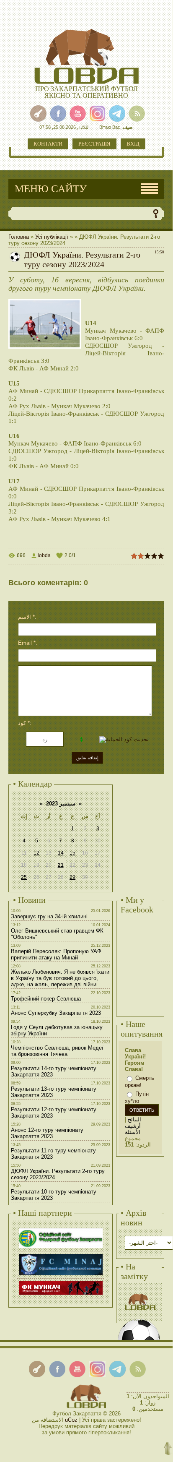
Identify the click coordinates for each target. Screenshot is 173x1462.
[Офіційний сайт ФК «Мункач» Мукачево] (61, 1282)
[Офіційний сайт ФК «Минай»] (61, 1255)
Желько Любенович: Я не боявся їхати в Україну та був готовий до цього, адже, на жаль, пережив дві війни (60, 978)
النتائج (134, 1119)
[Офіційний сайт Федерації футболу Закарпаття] (61, 1229)
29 (72, 877)
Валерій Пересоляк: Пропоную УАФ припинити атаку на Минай (56, 954)
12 (36, 853)
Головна (18, 237)
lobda (44, 555)
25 (24, 877)
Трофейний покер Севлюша (46, 999)
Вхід (133, 144)
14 (61, 853)
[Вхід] (38, 113)
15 (72, 853)
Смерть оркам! (139, 1082)
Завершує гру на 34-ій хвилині (49, 916)
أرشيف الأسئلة (133, 1129)
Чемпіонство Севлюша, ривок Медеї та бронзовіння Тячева (57, 1051)
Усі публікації (51, 237)
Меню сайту (51, 188)
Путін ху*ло (137, 1097)
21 (61, 865)
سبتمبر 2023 (60, 803)
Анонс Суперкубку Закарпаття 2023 (56, 1013)
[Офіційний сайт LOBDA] (140, 1293)
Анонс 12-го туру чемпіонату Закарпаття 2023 (47, 1133)
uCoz (71, 1420)
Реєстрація (94, 144)
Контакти (48, 144)
